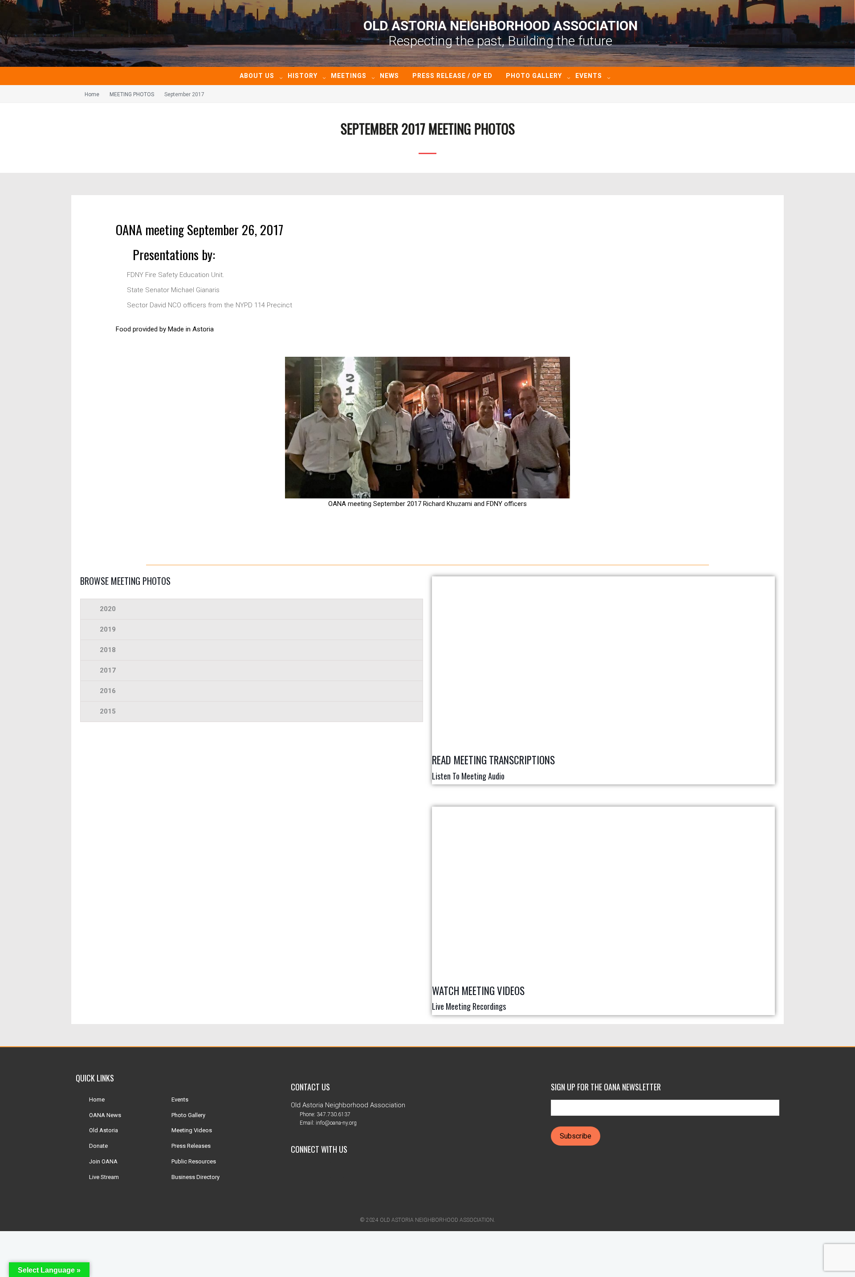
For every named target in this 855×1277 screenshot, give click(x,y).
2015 (108, 711)
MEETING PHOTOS (132, 94)
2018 (108, 650)
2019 (108, 629)
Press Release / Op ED (452, 75)
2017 (108, 670)
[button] (252, 609)
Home (92, 94)
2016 (108, 691)
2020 (108, 609)
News (389, 75)
